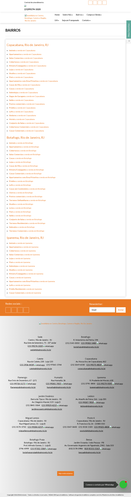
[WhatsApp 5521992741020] (123, 484)
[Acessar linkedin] (100, 3)
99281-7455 (53, 383)
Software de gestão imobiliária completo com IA (85, 495)
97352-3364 (38, 448)
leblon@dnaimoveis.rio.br (91, 406)
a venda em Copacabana (22, 50)
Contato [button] (85, 20)
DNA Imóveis (22, 495)
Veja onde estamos (65, 473)
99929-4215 (49, 405)
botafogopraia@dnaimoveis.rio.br (38, 452)
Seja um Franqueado (70, 20)
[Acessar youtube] (95, 3)
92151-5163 (92, 448)
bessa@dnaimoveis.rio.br (90, 452)
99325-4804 (101, 427)
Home (57, 15)
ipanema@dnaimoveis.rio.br (102, 387)
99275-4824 (93, 364)
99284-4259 (35, 427)
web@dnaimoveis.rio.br (40, 350)
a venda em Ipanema (20, 243)
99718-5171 (17, 383)
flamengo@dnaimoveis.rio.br (23, 387)
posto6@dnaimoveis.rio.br (91, 430)
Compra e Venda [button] (93, 15)
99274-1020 (32, 9)
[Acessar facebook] (90, 3)
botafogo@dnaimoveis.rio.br (86, 347)
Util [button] (56, 20)
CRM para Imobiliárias (60, 495)
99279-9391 (104, 383)
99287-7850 (86, 402)
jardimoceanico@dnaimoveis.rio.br (47, 409)
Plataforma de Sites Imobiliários (113, 495)
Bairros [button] (79, 15)
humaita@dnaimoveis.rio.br (59, 387)
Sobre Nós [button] (67, 15)
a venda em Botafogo (21, 143)
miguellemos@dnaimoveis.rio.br (33, 430)
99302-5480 (88, 343)
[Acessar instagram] (104, 3)
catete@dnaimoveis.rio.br (40, 368)
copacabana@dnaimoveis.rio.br (92, 368)
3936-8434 (27, 364)
